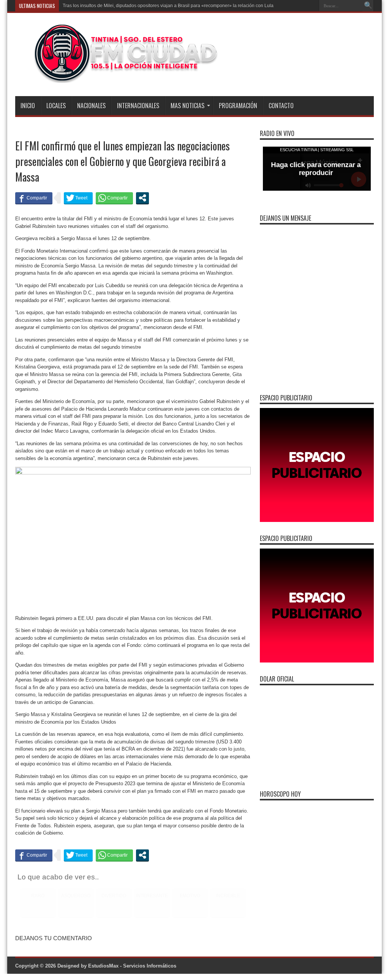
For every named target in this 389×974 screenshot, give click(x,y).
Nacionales (91, 105)
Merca (69, 5)
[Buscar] (368, 5)
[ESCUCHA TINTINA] (117, 77)
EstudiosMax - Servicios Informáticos (132, 966)
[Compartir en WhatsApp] (114, 198)
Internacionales (138, 105)
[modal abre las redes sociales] (142, 198)
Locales (56, 105)
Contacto (281, 105)
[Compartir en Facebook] (33, 198)
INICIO (28, 105)
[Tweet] (78, 198)
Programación (238, 105)
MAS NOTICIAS (187, 105)
